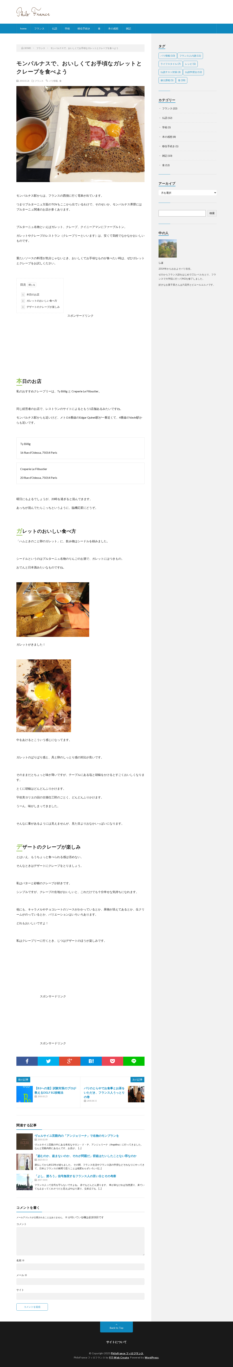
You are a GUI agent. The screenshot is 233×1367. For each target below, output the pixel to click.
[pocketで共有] (112, 1061)
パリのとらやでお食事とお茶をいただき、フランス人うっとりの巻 (104, 1092)
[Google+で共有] (69, 1061)
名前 (20, 1260)
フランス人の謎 (190, 55)
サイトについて (116, 1342)
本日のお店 (30, 294)
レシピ (190, 63)
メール (21, 1275)
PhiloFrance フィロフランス (127, 1353)
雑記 (128, 28)
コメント (21, 1224)
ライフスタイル (171, 63)
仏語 (54, 28)
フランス (39, 28)
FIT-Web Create (119, 1357)
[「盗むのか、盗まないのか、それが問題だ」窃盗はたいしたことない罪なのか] (24, 1162)
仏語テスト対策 (171, 72)
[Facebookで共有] (27, 1061)
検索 (212, 213)
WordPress (152, 1357)
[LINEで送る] (134, 1061)
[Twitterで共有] (48, 1061)
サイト (20, 1290)
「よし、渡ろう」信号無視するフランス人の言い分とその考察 (75, 1176)
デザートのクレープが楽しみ (41, 306)
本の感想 (113, 28)
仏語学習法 (193, 72)
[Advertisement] (80, 343)
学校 (67, 28)
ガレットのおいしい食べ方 (39, 300)
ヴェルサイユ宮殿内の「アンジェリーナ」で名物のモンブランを (77, 1135)
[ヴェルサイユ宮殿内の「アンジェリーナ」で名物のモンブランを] (24, 1141)
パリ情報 (53, 81)
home (23, 28)
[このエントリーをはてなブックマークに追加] (91, 1061)
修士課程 (167, 80)
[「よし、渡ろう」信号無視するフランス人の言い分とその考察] (24, 1182)
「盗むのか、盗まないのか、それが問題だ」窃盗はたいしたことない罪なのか (86, 1155)
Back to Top (116, 1327)
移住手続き (84, 28)
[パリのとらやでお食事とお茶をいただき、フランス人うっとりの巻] (136, 1094)
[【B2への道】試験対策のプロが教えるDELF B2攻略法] (24, 1094)
